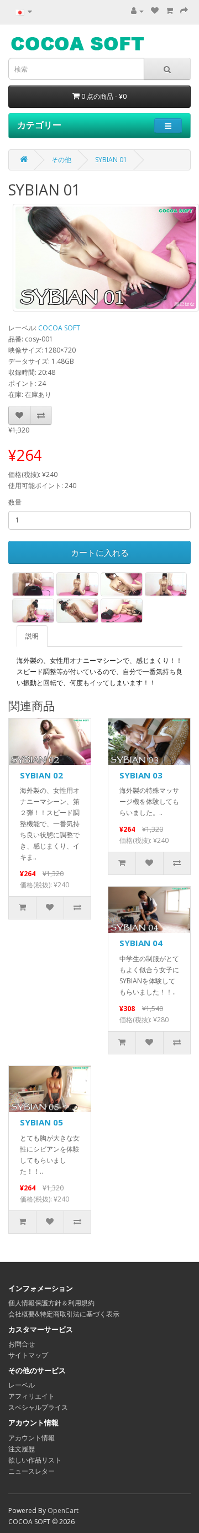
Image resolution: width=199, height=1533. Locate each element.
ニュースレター (31, 1471)
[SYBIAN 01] (106, 257)
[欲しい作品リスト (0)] (155, 11)
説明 (32, 636)
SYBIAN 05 (41, 1122)
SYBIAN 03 (141, 775)
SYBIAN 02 (41, 775)
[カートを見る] (169, 11)
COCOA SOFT (59, 328)
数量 (15, 502)
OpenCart (63, 1510)
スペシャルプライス (38, 1407)
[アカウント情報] (137, 11)
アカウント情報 (31, 1437)
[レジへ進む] (184, 11)
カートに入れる (100, 552)
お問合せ (21, 1344)
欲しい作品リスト (34, 1460)
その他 (61, 159)
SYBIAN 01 (111, 159)
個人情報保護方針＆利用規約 (51, 1303)
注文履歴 (21, 1449)
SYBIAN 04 (141, 942)
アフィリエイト (31, 1396)
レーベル (21, 1385)
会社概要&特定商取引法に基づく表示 (63, 1314)
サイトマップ (28, 1355)
